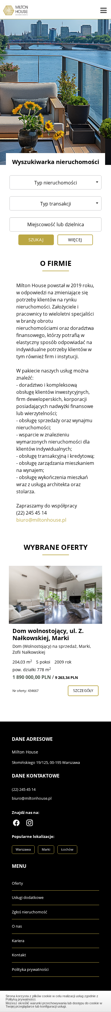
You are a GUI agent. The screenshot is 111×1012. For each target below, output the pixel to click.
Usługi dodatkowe (28, 897)
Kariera (18, 940)
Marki (46, 849)
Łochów (67, 849)
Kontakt (19, 955)
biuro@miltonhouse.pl (32, 798)
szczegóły (83, 690)
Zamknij (56, 1000)
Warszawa (23, 849)
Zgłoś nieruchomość (29, 912)
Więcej (75, 239)
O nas (17, 926)
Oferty (17, 883)
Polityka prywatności (30, 969)
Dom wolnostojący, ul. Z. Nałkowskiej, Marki (48, 634)
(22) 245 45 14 (24, 789)
